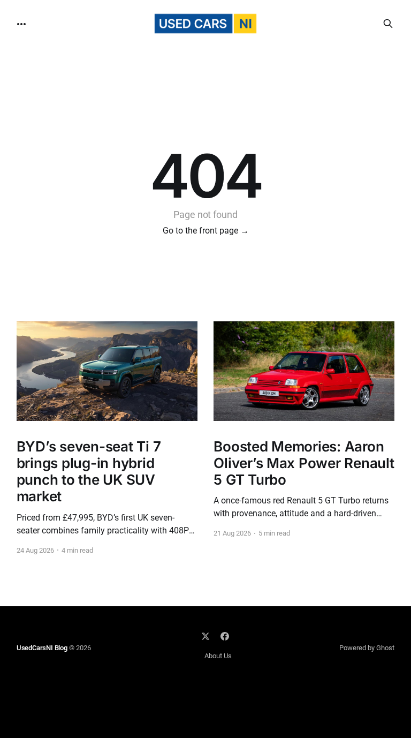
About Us (218, 656)
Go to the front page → (206, 230)
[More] (21, 24)
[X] (205, 636)
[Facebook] (224, 636)
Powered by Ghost (366, 648)
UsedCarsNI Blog (42, 648)
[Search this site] (388, 23)
